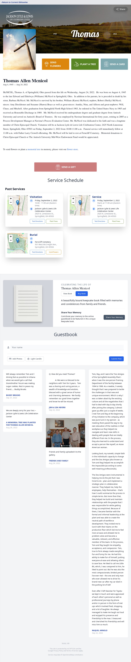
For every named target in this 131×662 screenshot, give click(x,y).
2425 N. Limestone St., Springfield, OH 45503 (44, 214)
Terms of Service (72, 651)
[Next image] (82, 432)
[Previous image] (48, 432)
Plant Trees (54, 221)
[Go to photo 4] (66, 445)
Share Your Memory (114, 317)
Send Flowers (53, 252)
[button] (17, 202)
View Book (67, 293)
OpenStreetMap (68, 655)
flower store (72, 149)
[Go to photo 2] (63, 445)
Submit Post (116, 359)
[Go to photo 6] (69, 445)
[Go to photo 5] (67, 445)
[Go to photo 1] (61, 445)
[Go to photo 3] (64, 445)
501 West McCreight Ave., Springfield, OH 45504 (46, 245)
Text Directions (37, 221)
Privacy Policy (58, 651)
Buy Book (82, 293)
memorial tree (34, 149)
